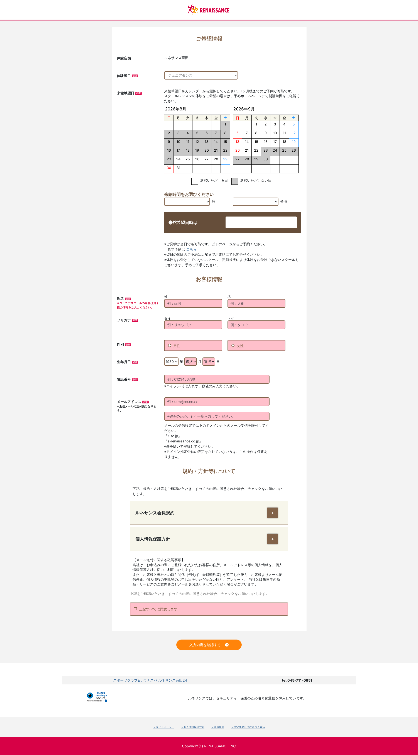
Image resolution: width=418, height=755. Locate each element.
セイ (167, 318)
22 (256, 150)
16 (266, 141)
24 (178, 159)
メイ (231, 318)
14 (247, 141)
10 (275, 133)
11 (284, 133)
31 (178, 168)
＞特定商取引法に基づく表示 (248, 727)
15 (256, 141)
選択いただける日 (214, 180)
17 (275, 141)
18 (284, 141)
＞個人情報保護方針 (192, 727)
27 (206, 159)
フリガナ (124, 320)
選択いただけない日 (255, 180)
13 (237, 141)
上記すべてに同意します (158, 609)
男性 (176, 345)
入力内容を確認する (205, 645)
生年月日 (124, 362)
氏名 (120, 298)
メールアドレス (129, 402)
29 (225, 159)
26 (197, 159)
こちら (191, 249)
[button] (272, 513)
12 (294, 133)
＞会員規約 (217, 727)
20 (237, 150)
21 (247, 150)
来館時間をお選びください (189, 194)
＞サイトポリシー (163, 727)
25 (187, 159)
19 (294, 141)
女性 (240, 345)
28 (216, 159)
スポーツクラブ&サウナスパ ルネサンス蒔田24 (150, 680)
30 (169, 168)
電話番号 (124, 379)
